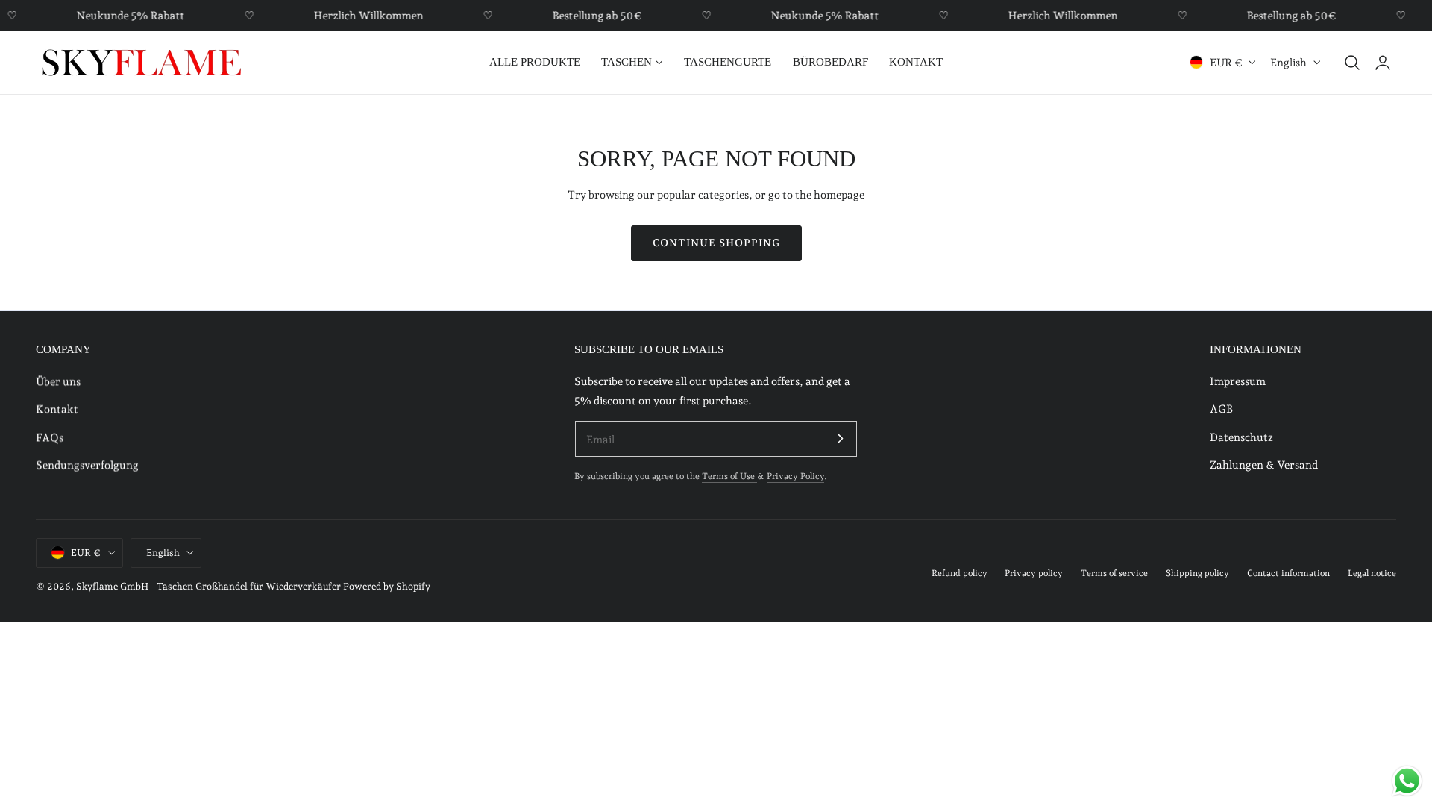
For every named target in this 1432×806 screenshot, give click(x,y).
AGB (1221, 409)
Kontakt (57, 409)
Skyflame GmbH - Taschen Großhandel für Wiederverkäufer (208, 586)
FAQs (49, 437)
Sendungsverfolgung (87, 464)
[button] (1352, 62)
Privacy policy (1034, 573)
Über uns (58, 381)
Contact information (1288, 573)
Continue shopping (716, 243)
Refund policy (959, 573)
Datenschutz (1241, 437)
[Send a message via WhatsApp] (1407, 781)
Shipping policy (1197, 573)
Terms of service (1114, 573)
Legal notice (1372, 573)
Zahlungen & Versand (1264, 464)
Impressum (1238, 381)
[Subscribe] (840, 438)
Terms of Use (729, 476)
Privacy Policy (795, 476)
